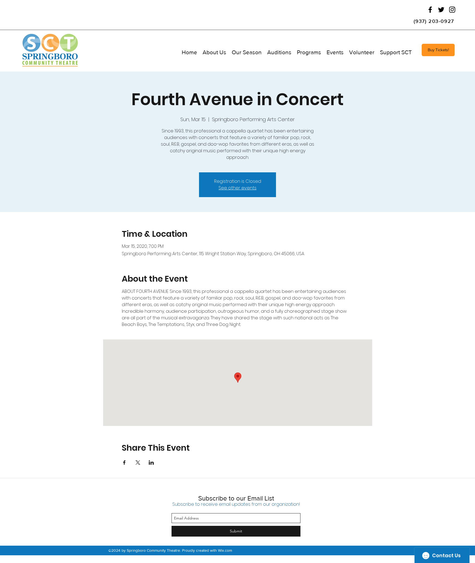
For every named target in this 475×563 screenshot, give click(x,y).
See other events (237, 188)
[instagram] (452, 10)
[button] (246, 52)
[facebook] (430, 10)
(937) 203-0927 (434, 21)
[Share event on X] (137, 462)
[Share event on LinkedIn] (151, 462)
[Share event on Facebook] (124, 462)
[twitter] (441, 10)
